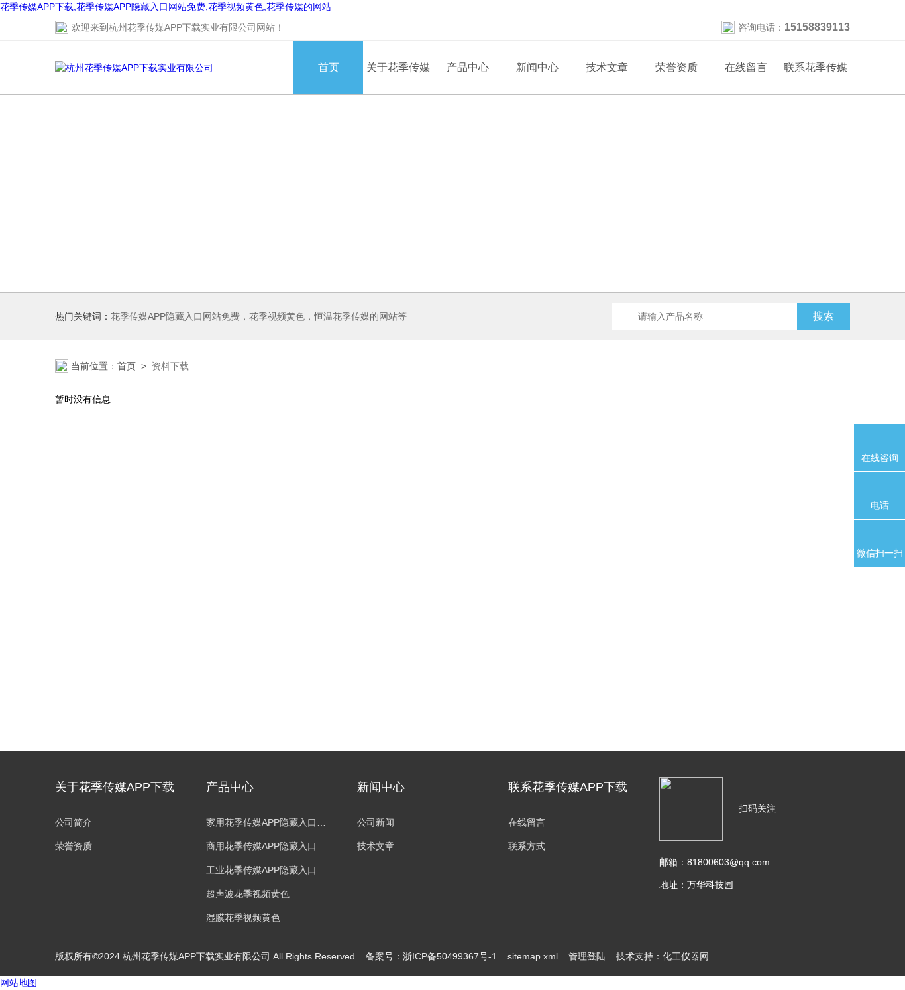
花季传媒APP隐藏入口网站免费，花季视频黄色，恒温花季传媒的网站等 (259, 316)
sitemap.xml (532, 956)
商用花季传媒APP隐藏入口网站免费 (268, 846)
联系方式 (526, 846)
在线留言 (746, 67)
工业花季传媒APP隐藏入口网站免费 (268, 870)
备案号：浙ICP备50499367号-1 (431, 956)
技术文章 (607, 67)
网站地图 (18, 982)
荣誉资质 (676, 67)
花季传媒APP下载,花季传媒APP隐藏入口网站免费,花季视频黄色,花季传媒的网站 (165, 6)
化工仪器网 (686, 956)
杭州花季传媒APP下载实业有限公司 (182, 27)
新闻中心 (537, 67)
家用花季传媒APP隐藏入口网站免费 (268, 822)
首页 (328, 67)
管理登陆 (587, 956)
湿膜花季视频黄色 (243, 917)
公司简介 (73, 822)
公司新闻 (375, 822)
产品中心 (468, 67)
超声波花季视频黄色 (248, 894)
